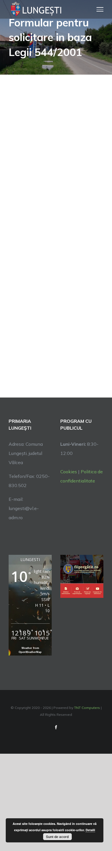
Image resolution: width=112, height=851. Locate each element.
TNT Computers (87, 707)
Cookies (68, 471)
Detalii (90, 830)
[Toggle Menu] (100, 9)
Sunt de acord (57, 836)
